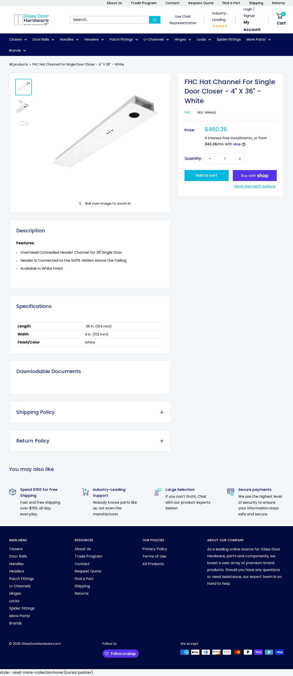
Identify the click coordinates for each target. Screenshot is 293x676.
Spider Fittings (229, 39)
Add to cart (206, 175)
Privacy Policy (154, 549)
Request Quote (201, 3)
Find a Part (231, 3)
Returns (278, 3)
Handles (67, 39)
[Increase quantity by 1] (240, 159)
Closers (15, 39)
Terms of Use (154, 556)
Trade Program (144, 3)
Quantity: (193, 158)
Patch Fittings (121, 39)
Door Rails (41, 39)
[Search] (154, 20)
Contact (172, 3)
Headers (91, 39)
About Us (114, 3)
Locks (201, 39)
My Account (252, 25)
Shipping (256, 3)
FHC (187, 112)
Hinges (180, 39)
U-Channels (154, 39)
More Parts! (256, 39)
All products (18, 64)
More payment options (254, 186)
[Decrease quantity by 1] (209, 159)
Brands (15, 50)
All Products (153, 563)
